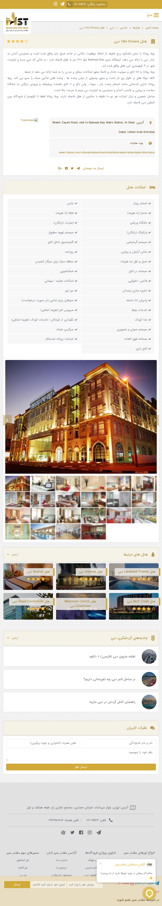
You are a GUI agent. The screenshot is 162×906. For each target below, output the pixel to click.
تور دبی (22, 875)
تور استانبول (23, 860)
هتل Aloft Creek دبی (141, 601)
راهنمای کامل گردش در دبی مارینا (112, 702)
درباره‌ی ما (62, 868)
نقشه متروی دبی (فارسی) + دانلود (112, 656)
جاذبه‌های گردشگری (61, 875)
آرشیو (15, 555)
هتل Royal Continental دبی (31, 601)
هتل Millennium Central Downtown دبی (80, 604)
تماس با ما (61, 860)
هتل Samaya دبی (91, 571)
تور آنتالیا (22, 868)
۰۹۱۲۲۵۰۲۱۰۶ (56, 820)
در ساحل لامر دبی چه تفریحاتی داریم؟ (109, 679)
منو (150, 15)
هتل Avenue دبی (38, 571)
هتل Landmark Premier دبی (136, 571)
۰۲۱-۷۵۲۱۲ (80, 4)
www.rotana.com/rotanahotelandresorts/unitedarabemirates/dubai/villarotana (107, 152)
